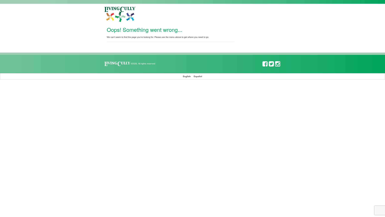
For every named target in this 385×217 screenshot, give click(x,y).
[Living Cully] (120, 14)
